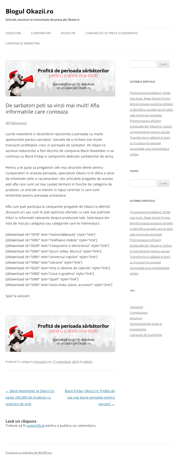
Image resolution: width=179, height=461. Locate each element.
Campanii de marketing (23, 43)
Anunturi (68, 33)
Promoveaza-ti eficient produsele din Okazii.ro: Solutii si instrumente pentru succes (151, 126)
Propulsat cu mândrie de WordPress (29, 452)
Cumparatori (41, 33)
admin (87, 362)
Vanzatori (13, 33)
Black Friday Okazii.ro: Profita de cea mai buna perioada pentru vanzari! (90, 397)
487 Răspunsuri (16, 123)
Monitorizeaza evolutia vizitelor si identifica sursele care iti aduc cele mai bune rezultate (151, 109)
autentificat (36, 425)
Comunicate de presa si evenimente (111, 33)
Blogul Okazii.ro (29, 11)
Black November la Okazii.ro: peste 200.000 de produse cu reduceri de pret (30, 397)
